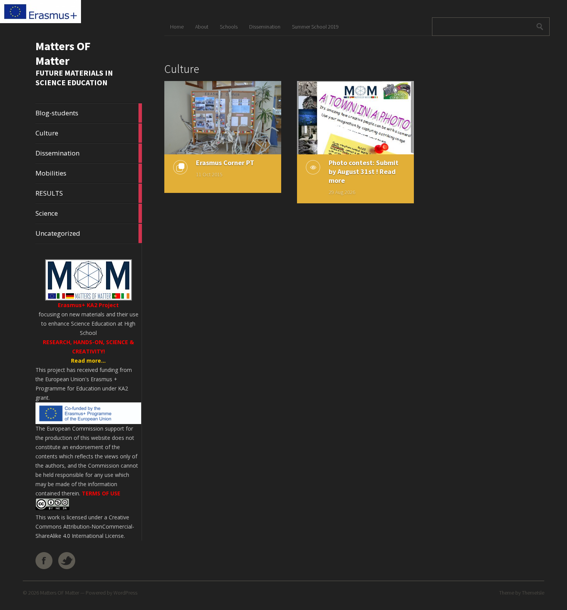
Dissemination (88, 153)
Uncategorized (88, 233)
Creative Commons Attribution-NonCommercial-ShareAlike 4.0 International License (84, 526)
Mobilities (88, 173)
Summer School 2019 (315, 26)
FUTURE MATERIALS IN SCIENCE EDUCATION (74, 77)
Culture (88, 133)
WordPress (125, 592)
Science (88, 213)
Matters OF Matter (63, 53)
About (201, 26)
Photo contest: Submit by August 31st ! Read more (363, 171)
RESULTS (88, 193)
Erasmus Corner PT (225, 162)
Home (177, 26)
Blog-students (88, 113)
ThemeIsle (533, 592)
